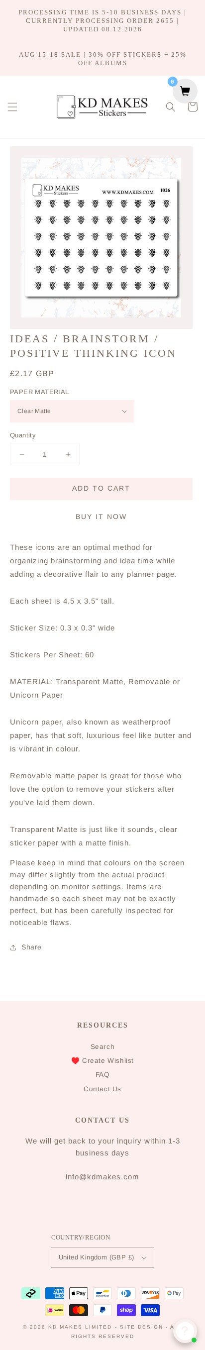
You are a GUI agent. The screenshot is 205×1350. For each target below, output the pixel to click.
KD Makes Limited (80, 1327)
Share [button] (31, 947)
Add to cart (101, 488)
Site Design (141, 1327)
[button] (12, 107)
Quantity (23, 435)
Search (103, 1046)
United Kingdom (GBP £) (96, 1257)
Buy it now (101, 516)
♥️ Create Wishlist (102, 1060)
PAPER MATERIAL (39, 392)
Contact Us (102, 1089)
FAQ (103, 1074)
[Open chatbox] (185, 1331)
